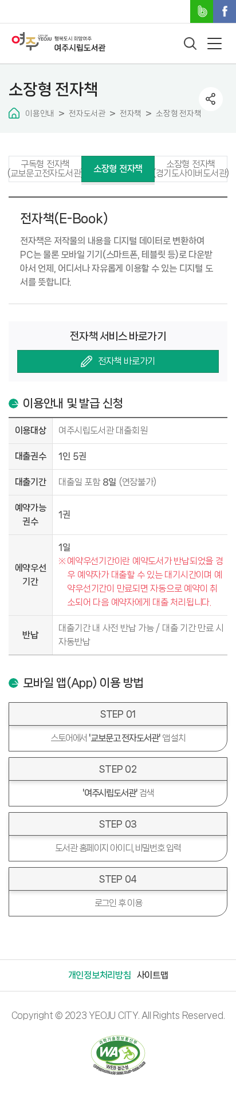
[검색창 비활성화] (190, 43)
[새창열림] (201, 11)
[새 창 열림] (118, 1055)
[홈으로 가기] (14, 113)
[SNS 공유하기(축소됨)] (211, 99)
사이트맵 (152, 975)
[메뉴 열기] (214, 43)
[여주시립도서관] (58, 41)
